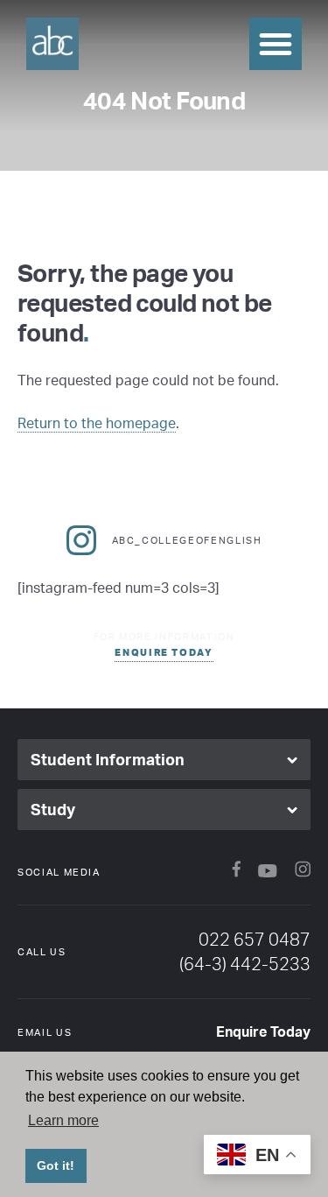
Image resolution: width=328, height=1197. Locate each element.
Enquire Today (263, 1031)
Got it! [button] (55, 1165)
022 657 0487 (255, 939)
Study (53, 809)
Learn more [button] (63, 1120)
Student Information (108, 759)
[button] (275, 44)
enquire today (164, 652)
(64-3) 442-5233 (245, 964)
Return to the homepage (96, 423)
